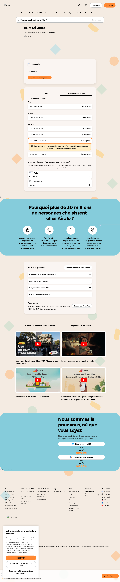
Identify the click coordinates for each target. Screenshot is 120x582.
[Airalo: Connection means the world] (83, 344)
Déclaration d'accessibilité (100, 546)
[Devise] (86, 5)
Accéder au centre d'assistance (78, 267)
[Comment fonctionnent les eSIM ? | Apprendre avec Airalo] (38, 344)
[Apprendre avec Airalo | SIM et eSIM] (38, 380)
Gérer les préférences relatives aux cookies (21, 572)
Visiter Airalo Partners (89, 495)
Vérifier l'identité (110, 576)
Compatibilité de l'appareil (26, 502)
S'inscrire (109, 5)
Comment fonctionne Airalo (55, 13)
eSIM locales (42, 33)
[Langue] (79, 5)
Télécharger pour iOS (83, 444)
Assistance (95, 13)
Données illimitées (9, 494)
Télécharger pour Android (83, 457)
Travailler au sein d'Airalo (74, 509)
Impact (71, 494)
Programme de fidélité (11, 508)
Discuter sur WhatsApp (82, 306)
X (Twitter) (107, 497)
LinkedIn (106, 503)
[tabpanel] (60, 126)
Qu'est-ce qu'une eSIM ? (27, 492)
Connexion (96, 5)
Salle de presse (73, 503)
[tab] (44, 93)
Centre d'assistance (43, 491)
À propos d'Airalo (75, 13)
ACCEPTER (21, 558)
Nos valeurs (72, 497)
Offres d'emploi (73, 505)
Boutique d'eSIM (35, 13)
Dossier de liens (86, 546)
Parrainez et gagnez (10, 505)
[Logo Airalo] (10, 5)
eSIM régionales (9, 500)
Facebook (107, 491)
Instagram (107, 494)
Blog (86, 13)
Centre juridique (61, 546)
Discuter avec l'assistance (41, 495)
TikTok (105, 500)
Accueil (23, 13)
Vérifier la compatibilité (41, 78)
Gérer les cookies (73, 546)
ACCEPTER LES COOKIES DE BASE (21, 564)
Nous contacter (41, 499)
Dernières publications (59, 491)
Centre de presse (74, 500)
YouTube (106, 505)
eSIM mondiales (9, 497)
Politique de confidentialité (46, 546)
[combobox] (60, 20)
